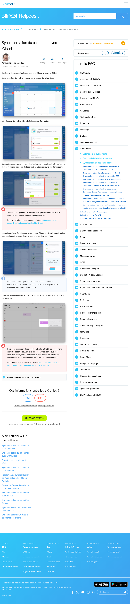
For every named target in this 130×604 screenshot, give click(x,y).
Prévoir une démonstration (32, 566)
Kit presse (5, 557)
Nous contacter (7, 562)
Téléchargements (71, 557)
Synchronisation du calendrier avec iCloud (101, 173)
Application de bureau (94, 557)
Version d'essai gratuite (73, 552)
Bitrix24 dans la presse (10, 566)
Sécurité (33, 583)
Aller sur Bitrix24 (34, 418)
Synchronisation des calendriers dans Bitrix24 (16, 509)
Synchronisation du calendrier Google (15, 501)
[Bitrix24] (8, 4)
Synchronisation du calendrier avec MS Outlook (15, 454)
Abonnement (86, 104)
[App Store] (101, 584)
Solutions (50, 557)
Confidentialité (18, 583)
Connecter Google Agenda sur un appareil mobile (15, 487)
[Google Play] (119, 584)
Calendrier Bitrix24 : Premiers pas (93, 212)
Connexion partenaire (115, 557)
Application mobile (93, 552)
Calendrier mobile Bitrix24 (90, 215)
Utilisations (50, 571)
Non (40, 398)
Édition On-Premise (72, 547)
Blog (48, 547)
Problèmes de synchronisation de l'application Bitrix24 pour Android (15, 477)
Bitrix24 (4, 547)
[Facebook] (72, 592)
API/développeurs (93, 562)
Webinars (26, 552)
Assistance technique (30, 547)
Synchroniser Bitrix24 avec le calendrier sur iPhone (15, 516)
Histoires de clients (53, 562)
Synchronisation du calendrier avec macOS (15, 494)
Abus (40, 583)
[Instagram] (88, 592)
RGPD (27, 583)
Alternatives (51, 566)
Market (89, 547)
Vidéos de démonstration (31, 557)
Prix (3, 552)
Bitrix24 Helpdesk (10, 29)
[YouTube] (83, 592)
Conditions (7, 583)
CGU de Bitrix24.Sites (50, 583)
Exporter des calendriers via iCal (14, 462)
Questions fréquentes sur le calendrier (95, 218)
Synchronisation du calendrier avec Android (15, 469)
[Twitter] (77, 592)
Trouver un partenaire (115, 547)
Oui (28, 398)
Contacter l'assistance (30, 562)
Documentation (70, 566)
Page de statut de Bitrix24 (32, 571)
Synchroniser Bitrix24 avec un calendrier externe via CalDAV (105, 198)
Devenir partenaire (114, 552)
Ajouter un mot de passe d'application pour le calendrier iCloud (105, 208)
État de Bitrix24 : (95, 43)
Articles (49, 552)
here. (9, 589)
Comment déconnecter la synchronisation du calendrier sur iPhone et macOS (105, 205)
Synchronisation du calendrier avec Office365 (15, 447)
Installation (69, 562)
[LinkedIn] (93, 592)
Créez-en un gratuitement (47, 423)
